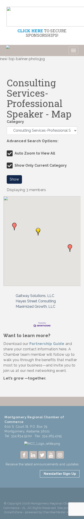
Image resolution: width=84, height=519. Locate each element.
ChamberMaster (54, 512)
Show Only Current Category (41, 165)
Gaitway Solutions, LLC (35, 296)
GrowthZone (13, 512)
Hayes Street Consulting (36, 301)
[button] (14, 226)
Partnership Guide (47, 344)
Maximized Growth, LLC (35, 306)
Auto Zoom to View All (35, 153)
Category (15, 122)
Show (14, 179)
